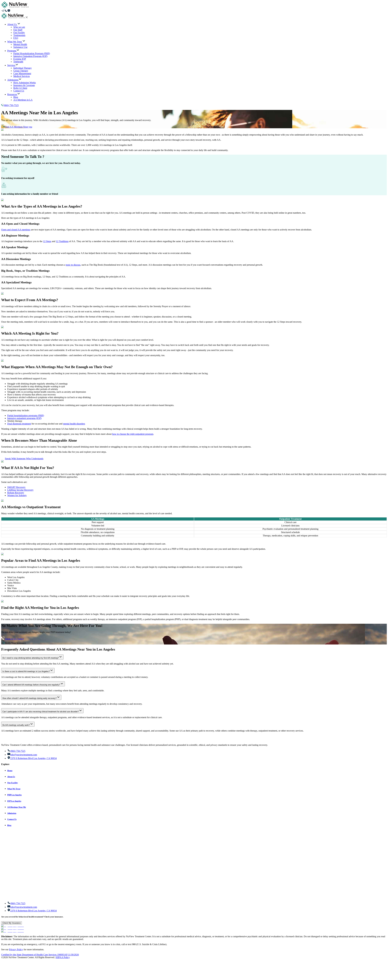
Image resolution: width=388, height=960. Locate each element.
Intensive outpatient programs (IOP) (24, 418)
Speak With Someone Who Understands (24, 458)
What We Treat (13, 789)
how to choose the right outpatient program (132, 434)
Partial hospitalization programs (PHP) (25, 415)
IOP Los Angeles (14, 801)
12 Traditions (62, 241)
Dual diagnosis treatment (19, 423)
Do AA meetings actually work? (16, 725)
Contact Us (12, 819)
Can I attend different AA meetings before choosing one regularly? (31, 685)
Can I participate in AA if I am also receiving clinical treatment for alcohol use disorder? (40, 711)
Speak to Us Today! (14, 639)
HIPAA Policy (63, 957)
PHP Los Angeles (14, 795)
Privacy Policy (16, 949)
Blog (9, 825)
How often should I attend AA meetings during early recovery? (29, 698)
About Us (11, 776)
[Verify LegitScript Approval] (12, 926)
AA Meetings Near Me (16, 807)
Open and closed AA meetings (15, 229)
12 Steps (47, 241)
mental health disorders (74, 423)
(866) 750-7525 (11, 105)
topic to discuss (73, 264)
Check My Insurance (11, 923)
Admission (11, 813)
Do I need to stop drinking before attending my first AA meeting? (30, 658)
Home (9, 770)
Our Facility (12, 783)
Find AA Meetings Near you (18, 127)
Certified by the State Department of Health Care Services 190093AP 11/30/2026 (40, 954)
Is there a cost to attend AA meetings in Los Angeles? (26, 671)
